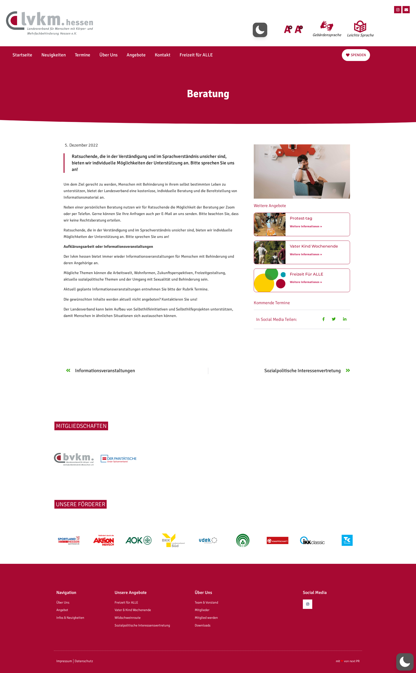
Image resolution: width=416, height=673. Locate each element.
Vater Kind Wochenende (314, 246)
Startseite (22, 55)
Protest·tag (301, 218)
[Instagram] (397, 9)
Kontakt (162, 55)
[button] (260, 30)
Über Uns (108, 55)
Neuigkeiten (53, 55)
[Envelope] (406, 9)
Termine (82, 55)
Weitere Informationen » (306, 226)
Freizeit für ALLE (196, 55)
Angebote (136, 55)
